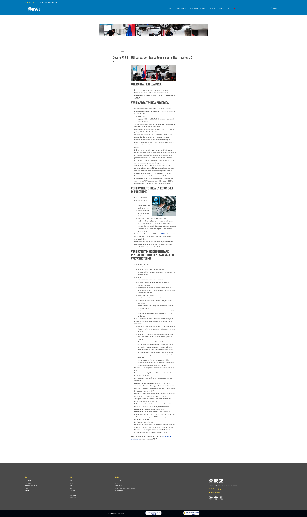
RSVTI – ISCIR (166, 436)
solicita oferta (135, 439)
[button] (228, 8)
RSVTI (163, 234)
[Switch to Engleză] (234, 8)
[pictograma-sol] (153, 512)
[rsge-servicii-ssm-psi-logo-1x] (216, 479)
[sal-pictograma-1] (191, 512)
